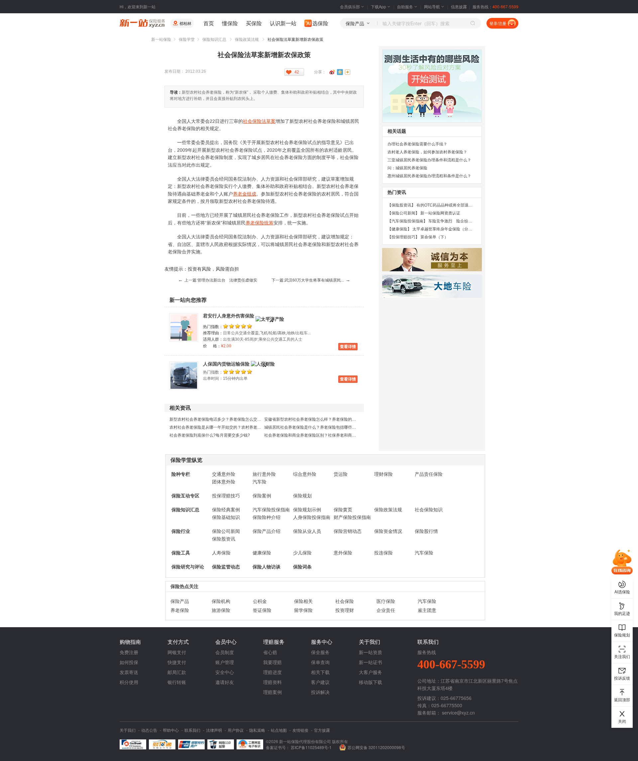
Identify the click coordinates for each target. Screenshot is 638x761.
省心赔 (270, 652)
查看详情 (348, 346)
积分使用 (129, 682)
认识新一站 (283, 23)
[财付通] (162, 744)
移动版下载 (370, 682)
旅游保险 (221, 610)
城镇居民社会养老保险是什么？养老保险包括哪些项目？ (314, 427)
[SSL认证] (133, 744)
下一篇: (310, 280)
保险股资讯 (223, 539)
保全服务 (320, 652)
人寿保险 (221, 552)
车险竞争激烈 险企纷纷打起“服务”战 (461, 221)
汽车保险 (424, 552)
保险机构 (221, 601)
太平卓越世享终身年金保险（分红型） (446, 229)
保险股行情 (426, 531)
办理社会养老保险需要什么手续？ (417, 144)
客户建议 (320, 682)
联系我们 (192, 730)
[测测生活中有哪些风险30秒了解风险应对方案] (432, 86)
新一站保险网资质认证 (440, 213)
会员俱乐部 (350, 6)
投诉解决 (320, 692)
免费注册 (129, 652)
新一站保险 (161, 39)
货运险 (341, 474)
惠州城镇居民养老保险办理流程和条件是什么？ (429, 176)
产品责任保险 (429, 474)
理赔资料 (272, 682)
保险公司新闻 (226, 531)
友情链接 (300, 730)
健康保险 (262, 552)
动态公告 (149, 730)
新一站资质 (370, 652)
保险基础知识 (226, 517)
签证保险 (262, 610)
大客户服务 (370, 672)
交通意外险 (223, 474)
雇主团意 (427, 610)
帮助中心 (171, 730)
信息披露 (459, 6)
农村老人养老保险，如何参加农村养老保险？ (427, 152)
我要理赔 (272, 662)
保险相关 (303, 601)
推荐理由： (213, 333)
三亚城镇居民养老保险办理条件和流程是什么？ (429, 160)
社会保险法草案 (259, 121)
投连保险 (383, 552)
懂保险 (230, 23)
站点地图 (279, 730)
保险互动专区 (185, 495)
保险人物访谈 (266, 566)
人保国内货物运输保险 (226, 364)
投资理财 (344, 610)
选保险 (320, 23)
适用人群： (213, 339)
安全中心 (224, 672)
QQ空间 (340, 72)
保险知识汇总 (214, 39)
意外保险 (343, 552)
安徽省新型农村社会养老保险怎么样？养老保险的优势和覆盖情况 (322, 419)
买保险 (254, 23)
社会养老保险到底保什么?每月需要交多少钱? (209, 435)
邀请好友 (224, 682)
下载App (378, 6)
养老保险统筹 (259, 222)
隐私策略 (257, 730)
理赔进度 (272, 672)
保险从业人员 (307, 531)
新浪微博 (332, 72)
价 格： (212, 346)
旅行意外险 (264, 474)
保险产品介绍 (266, 531)
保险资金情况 (388, 531)
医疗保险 (385, 601)
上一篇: (217, 280)
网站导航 (432, 6)
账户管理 (224, 662)
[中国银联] (191, 744)
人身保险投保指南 (311, 517)
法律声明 (214, 730)
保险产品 (179, 601)
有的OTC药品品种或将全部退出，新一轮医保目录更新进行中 (470, 205)
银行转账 (176, 682)
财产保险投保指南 (352, 517)
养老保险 (179, 610)
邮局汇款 (176, 672)
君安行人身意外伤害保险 (228, 315)
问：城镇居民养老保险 (407, 168)
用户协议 (236, 730)
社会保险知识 (429, 509)
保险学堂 (187, 39)
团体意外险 (223, 481)
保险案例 (262, 495)
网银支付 (176, 652)
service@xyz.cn (458, 712)
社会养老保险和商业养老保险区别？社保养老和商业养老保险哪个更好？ (328, 435)
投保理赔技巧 (226, 495)
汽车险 (259, 481)
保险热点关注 (184, 586)
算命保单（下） (434, 237)
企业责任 (385, 610)
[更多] (348, 72)
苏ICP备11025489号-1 (312, 747)
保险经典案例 (226, 509)
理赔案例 (272, 692)
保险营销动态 (348, 531)
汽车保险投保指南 (271, 509)
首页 (208, 23)
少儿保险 (302, 552)
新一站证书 (370, 662)
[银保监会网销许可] (250, 744)
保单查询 (320, 662)
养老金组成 (244, 194)
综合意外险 (304, 474)
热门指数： (213, 326)
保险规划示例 (307, 509)
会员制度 (224, 652)
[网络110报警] (220, 744)
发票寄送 (129, 672)
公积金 (260, 601)
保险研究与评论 (187, 566)
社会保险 (344, 601)
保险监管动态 (226, 566)
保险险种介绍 (266, 517)
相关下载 (320, 672)
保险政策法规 (247, 39)
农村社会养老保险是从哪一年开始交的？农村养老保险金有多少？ (227, 427)
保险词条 (302, 566)
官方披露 (322, 730)
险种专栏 (180, 474)
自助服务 (405, 6)
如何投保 (129, 662)
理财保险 (383, 474)
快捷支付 (176, 662)
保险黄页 (343, 509)
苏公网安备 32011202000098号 (376, 747)
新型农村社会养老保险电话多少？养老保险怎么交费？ (217, 419)
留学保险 (303, 610)
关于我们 (128, 730)
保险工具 (180, 552)
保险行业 (180, 531)
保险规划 (302, 495)
